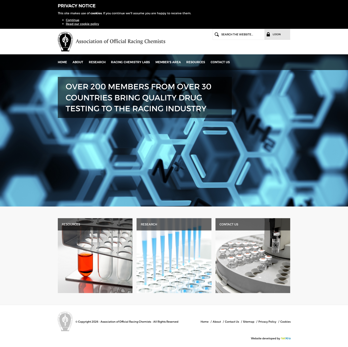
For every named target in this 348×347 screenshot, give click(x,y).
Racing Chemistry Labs (130, 62)
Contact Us (220, 62)
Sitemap (248, 321)
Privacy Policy (267, 321)
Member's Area (168, 62)
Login (277, 34)
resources (195, 62)
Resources (71, 224)
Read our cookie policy (82, 24)
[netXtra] (286, 338)
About (77, 62)
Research (97, 62)
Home (62, 62)
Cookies (285, 321)
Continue (72, 20)
